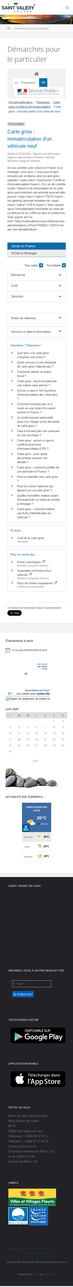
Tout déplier (54, 265)
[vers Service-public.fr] (38, 92)
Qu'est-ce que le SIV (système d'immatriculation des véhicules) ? (37, 394)
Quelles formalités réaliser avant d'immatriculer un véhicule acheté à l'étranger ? (38, 499)
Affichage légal (36, 1253)
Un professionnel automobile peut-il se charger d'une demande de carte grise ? (38, 421)
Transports (43, 102)
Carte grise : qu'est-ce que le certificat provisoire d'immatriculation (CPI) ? (35, 444)
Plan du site (49, 1248)
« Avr (35, 761)
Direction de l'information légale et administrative (35, 608)
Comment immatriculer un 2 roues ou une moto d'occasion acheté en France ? (36, 408)
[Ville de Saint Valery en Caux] (19, 7)
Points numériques (29, 562)
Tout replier (32, 265)
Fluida (35, 1274)
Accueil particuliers (21, 102)
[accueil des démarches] (36, 73)
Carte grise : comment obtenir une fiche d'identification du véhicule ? (36, 513)
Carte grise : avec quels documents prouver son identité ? (32, 458)
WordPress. (48, 1274)
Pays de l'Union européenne (35, 583)
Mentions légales (21, 1248)
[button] (36, 275)
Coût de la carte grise (30, 538)
